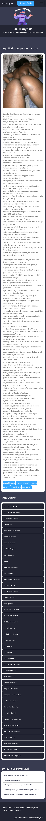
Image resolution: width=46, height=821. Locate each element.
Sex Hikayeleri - (21, 817)
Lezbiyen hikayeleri (11, 592)
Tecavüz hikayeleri (11, 743)
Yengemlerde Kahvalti (12, 780)
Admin (19, 32)
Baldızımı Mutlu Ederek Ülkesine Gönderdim (20, 794)
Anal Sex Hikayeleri (11, 518)
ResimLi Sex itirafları (11, 634)
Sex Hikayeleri (9, 646)
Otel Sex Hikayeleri (11, 622)
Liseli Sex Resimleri (11, 701)
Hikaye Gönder (26, 3)
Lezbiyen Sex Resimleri (12, 695)
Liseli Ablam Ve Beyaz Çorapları (16, 775)
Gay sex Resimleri (10, 683)
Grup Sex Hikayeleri (11, 567)
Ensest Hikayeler (10, 537)
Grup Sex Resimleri (11, 689)
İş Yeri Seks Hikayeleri (12, 579)
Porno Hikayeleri (10, 628)
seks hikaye (16, 487)
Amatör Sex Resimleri (12, 664)
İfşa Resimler (8, 573)
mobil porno (8, 604)
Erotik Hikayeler (9, 543)
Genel (6, 561)
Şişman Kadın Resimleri (12, 719)
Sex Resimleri (9, 658)
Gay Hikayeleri (9, 555)
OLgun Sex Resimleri (11, 707)
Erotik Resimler (9, 677)
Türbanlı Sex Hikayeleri (12, 756)
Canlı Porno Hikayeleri (12, 531)
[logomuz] (23, 16)
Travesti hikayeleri (10, 750)
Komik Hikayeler (10, 585)
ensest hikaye (9, 483)
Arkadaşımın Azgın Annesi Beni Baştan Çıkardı (21, 790)
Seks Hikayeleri (9, 640)
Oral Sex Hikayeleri (11, 616)
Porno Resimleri (10, 713)
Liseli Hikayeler (9, 598)
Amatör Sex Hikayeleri (12, 512)
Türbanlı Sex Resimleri (12, 731)
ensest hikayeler (23, 483)
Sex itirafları (8, 652)
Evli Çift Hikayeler (10, 549)
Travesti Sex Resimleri (12, 725)
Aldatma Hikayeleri (11, 506)
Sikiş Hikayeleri (9, 737)
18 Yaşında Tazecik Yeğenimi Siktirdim (18, 785)
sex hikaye (26, 487)
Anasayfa (7, 3)
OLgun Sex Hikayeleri (11, 610)
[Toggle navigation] (41, 3)
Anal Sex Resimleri (10, 670)
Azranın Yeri (8, 525)
